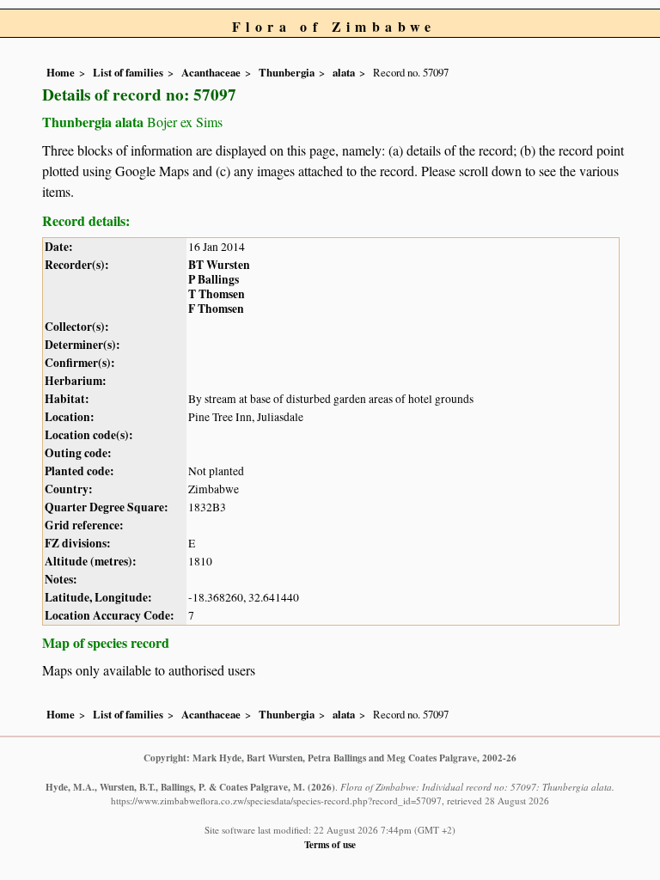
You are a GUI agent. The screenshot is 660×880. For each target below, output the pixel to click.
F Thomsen (216, 308)
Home (60, 72)
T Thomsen (216, 293)
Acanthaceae (211, 72)
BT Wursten (219, 264)
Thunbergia (287, 72)
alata (344, 72)
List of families (128, 72)
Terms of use (330, 844)
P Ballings (213, 279)
